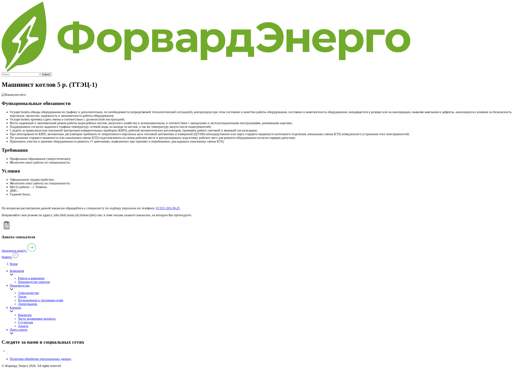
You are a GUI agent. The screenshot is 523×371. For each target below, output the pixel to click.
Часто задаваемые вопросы (37, 318)
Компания (17, 271)
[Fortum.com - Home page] (206, 70)
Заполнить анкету (14, 250)
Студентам (25, 322)
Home (14, 264)
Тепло (22, 296)
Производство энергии (34, 282)
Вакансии (25, 315)
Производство (20, 285)
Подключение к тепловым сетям (40, 300)
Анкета (23, 326)
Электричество (28, 293)
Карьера (15, 307)
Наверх (7, 257)
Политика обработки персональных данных (40, 359)
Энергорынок (27, 304)
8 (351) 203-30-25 (168, 208)
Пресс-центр (18, 329)
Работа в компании (31, 278)
